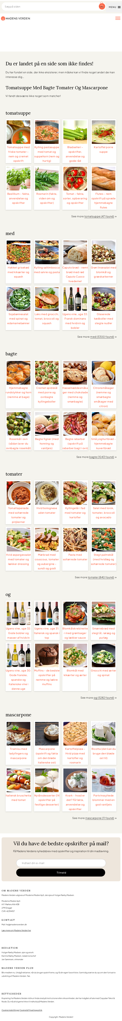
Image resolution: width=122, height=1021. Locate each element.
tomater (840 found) (101, 577)
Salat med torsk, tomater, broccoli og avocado (103, 512)
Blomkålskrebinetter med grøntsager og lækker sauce (75, 633)
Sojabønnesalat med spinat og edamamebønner (18, 318)
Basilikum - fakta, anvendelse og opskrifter (18, 198)
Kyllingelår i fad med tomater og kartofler (75, 512)
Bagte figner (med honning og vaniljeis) (47, 443)
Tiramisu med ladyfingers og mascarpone (18, 753)
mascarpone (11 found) (99, 818)
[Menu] (117, 18)
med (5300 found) (102, 336)
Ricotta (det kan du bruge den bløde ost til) (104, 753)
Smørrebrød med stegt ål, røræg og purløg (103, 633)
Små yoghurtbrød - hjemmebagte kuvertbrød (103, 443)
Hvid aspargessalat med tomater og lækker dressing (18, 559)
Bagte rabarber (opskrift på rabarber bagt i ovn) (75, 443)
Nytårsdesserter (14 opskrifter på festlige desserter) (47, 800)
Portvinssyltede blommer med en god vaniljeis (103, 800)
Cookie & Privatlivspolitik (31, 1010)
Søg (101, 7)
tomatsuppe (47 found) (99, 216)
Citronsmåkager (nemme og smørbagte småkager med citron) (103, 397)
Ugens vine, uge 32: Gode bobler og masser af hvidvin (18, 633)
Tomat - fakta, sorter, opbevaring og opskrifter (75, 198)
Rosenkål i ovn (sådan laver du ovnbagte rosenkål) (18, 443)
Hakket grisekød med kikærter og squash (18, 272)
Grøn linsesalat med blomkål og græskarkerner (103, 272)
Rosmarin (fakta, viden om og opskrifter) (46, 198)
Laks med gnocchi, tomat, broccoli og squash (47, 318)
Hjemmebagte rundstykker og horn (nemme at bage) (18, 392)
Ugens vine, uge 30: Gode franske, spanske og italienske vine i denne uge (18, 679)
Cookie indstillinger (10, 1010)
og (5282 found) (104, 697)
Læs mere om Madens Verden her (16, 930)
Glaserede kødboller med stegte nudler (103, 318)
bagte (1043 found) (101, 456)
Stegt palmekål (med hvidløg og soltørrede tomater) (103, 559)
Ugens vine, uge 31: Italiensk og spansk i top (47, 633)
